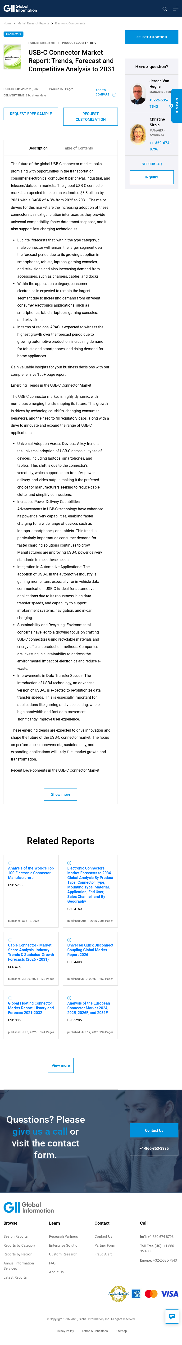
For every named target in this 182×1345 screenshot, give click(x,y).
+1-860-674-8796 (160, 1237)
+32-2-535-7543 (165, 1260)
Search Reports (16, 1236)
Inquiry (151, 177)
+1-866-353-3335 (154, 1148)
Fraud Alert (103, 1254)
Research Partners (63, 1236)
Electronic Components (70, 23)
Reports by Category (20, 1245)
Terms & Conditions (95, 1331)
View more (61, 1065)
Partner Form (105, 1245)
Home (8, 23)
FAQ (52, 1263)
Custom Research (63, 1254)
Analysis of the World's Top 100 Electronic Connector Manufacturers (31, 872)
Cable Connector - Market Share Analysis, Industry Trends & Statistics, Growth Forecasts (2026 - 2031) (31, 952)
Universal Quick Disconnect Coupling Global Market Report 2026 (90, 949)
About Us (56, 1272)
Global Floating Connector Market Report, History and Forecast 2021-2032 (31, 1008)
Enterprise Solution (64, 1245)
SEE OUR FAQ (152, 164)
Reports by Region (18, 1254)
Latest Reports (15, 1277)
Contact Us (154, 1130)
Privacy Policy (64, 1331)
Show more (60, 794)
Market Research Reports (33, 23)
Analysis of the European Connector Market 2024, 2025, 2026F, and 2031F (88, 1008)
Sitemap (121, 1331)
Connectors (13, 34)
